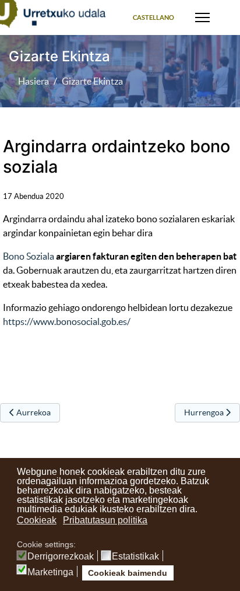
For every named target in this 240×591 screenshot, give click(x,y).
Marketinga (50, 572)
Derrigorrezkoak (60, 556)
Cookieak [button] (37, 520)
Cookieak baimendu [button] (127, 573)
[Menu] (202, 17)
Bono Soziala (28, 256)
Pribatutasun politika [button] (105, 520)
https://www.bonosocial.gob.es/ (66, 321)
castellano (153, 17)
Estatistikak (135, 556)
